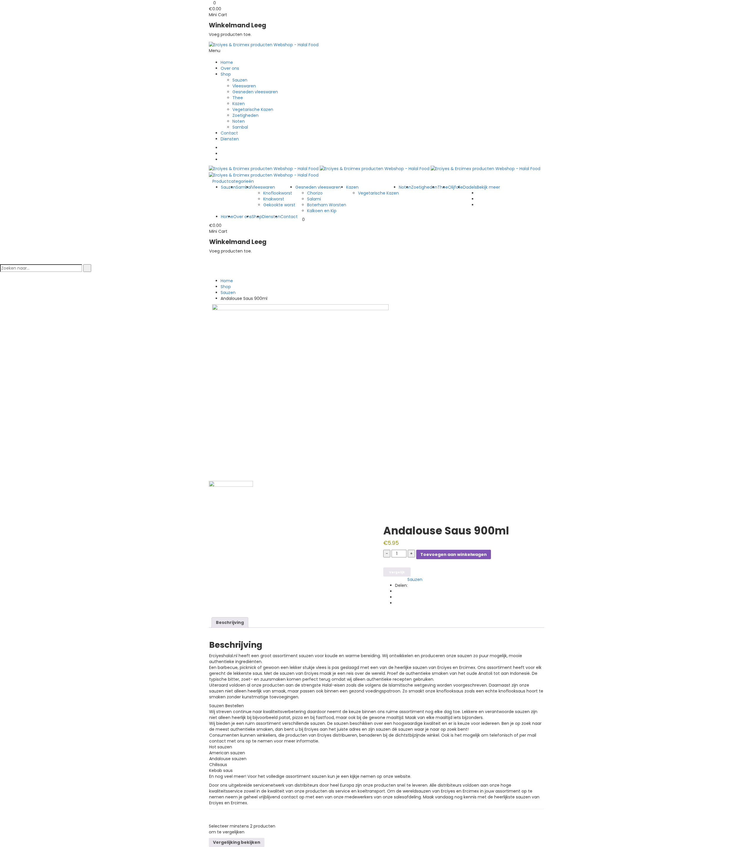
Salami (314, 199)
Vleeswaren (244, 86)
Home (227, 62)
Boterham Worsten (326, 205)
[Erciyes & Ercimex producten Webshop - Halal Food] (264, 44)
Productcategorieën (233, 181)
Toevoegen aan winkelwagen (453, 554)
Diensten (230, 139)
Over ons (230, 68)
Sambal (240, 127)
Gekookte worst (279, 205)
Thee (237, 98)
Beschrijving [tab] (230, 622)
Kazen (238, 104)
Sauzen (239, 80)
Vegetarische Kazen (252, 109)
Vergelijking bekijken (236, 842)
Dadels (470, 187)
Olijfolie (455, 187)
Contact (229, 133)
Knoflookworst (277, 193)
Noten (238, 121)
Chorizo (315, 193)
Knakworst (273, 199)
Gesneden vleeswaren (255, 92)
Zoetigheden (245, 115)
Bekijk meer (488, 187)
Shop (226, 74)
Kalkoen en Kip (321, 211)
